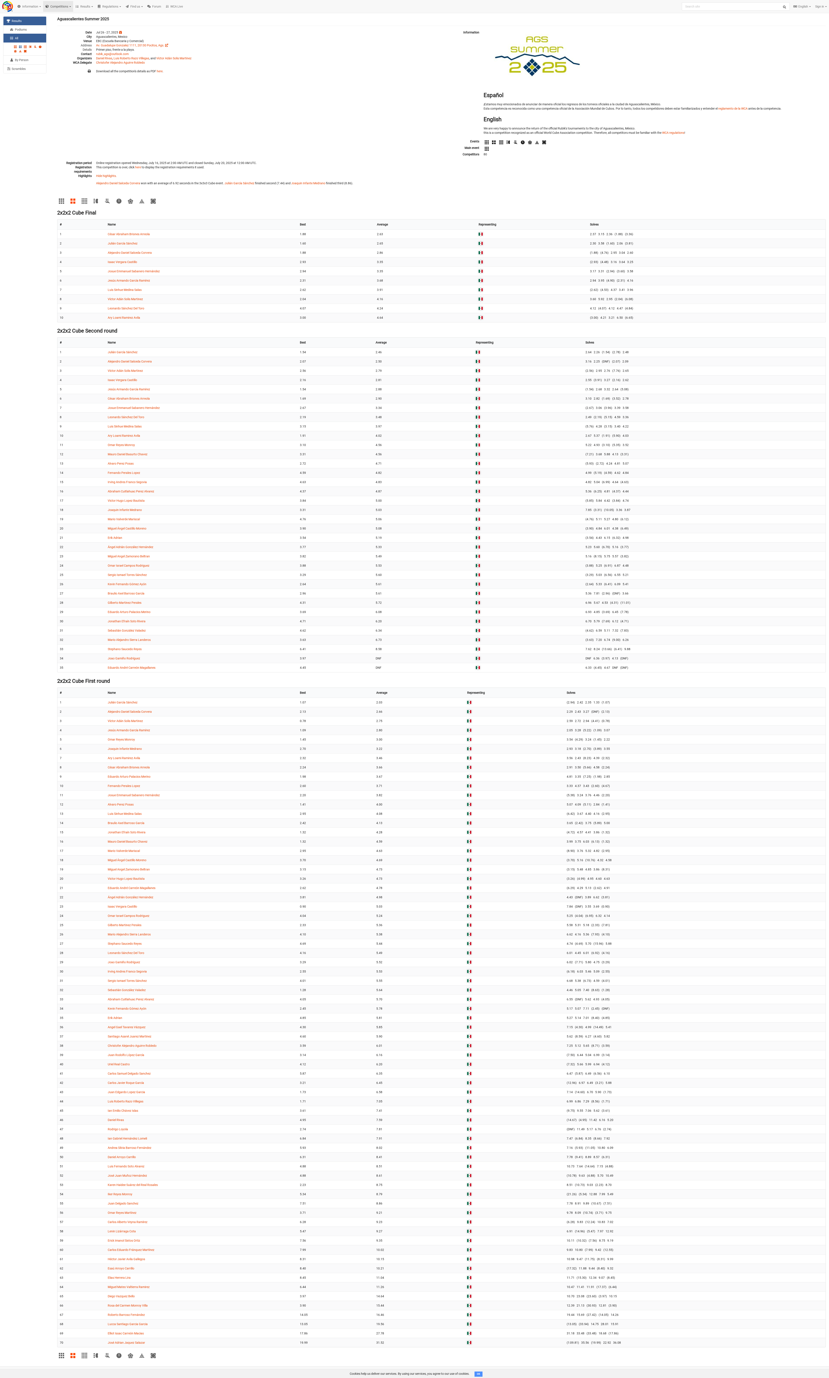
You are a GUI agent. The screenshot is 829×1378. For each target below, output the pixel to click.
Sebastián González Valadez (127, 630)
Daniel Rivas (104, 58)
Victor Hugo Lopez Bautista (126, 500)
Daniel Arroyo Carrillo (122, 1157)
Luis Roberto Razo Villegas (131, 58)
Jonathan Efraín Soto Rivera (127, 621)
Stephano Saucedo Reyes (125, 649)
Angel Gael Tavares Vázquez (127, 1027)
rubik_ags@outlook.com (112, 54)
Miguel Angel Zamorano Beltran (129, 556)
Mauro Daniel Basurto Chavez (127, 454)
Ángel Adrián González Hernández (130, 547)
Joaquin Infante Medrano (308, 183)
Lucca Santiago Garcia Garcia (128, 1324)
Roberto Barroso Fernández (126, 1315)
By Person (21, 60)
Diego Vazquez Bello (121, 1296)
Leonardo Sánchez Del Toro (126, 308)
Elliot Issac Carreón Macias (126, 1333)
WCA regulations (673, 132)
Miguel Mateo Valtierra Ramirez (129, 1287)
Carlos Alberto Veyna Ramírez (127, 1222)
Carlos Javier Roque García (126, 1083)
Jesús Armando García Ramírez (129, 280)
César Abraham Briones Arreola (129, 234)
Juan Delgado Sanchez (123, 1203)
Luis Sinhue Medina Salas (125, 290)
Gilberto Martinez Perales (124, 602)
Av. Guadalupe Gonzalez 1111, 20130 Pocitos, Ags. (130, 45)
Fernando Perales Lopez (124, 473)
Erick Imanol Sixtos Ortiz (124, 1240)
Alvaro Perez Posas (121, 463)
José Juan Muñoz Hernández (127, 1175)
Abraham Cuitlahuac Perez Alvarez (131, 491)
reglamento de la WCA (733, 108)
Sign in (820, 6)
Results (16, 21)
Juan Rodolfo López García (126, 1055)
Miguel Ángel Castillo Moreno (127, 528)
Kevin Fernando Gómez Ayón (127, 584)
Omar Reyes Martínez (122, 1212)
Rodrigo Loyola (118, 1129)
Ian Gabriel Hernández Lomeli (127, 1138)
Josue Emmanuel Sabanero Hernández (134, 271)
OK (478, 1374)
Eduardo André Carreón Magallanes (131, 667)
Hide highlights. (106, 176)
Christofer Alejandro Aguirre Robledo (120, 62)
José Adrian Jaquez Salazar (126, 1342)
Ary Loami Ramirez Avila (124, 317)
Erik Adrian (115, 537)
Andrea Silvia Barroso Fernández (129, 1147)
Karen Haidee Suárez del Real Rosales (133, 1185)
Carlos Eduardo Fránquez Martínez (131, 1250)
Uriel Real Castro (119, 1064)
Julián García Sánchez (239, 183)
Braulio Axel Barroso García (126, 593)
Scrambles (18, 69)
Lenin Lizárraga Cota (122, 1231)
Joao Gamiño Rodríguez (124, 658)
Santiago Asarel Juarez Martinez (129, 1036)
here (160, 71)
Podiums (20, 29)
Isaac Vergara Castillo (122, 262)
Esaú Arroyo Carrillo (121, 1268)
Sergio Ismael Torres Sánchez (127, 575)
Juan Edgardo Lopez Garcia (126, 1092)
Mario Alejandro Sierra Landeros (129, 640)
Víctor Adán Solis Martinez (173, 58)
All (16, 38)
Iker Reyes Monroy (120, 1194)
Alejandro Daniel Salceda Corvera (118, 183)
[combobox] (736, 6)
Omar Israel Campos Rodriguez (128, 565)
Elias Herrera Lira (119, 1277)
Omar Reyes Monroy (121, 445)
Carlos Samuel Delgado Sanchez (129, 1073)
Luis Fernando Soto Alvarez (126, 1166)
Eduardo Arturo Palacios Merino (129, 612)
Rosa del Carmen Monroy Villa (128, 1305)
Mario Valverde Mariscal (124, 519)
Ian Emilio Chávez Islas (123, 1110)
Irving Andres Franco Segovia (127, 482)
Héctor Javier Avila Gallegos (126, 1259)
